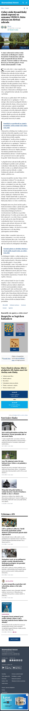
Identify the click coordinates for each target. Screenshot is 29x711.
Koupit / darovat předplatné (8, 687)
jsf (10, 26)
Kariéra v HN (5, 681)
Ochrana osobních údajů (17, 674)
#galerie (11, 308)
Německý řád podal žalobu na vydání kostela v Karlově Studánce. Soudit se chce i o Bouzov (14, 491)
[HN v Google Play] (7, 667)
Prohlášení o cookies (16, 676)
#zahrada (23, 305)
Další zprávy (14, 639)
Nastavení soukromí (16, 678)
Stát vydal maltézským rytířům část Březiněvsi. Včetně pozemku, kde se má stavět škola (14, 434)
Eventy (3, 689)
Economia (4, 678)
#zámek (5, 308)
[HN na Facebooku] (12, 660)
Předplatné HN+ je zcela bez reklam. (20, 415)
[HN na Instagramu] (15, 660)
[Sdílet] (24, 8)
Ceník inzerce (5, 683)
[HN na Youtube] (21, 660)
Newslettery (4, 692)
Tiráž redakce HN (6, 676)
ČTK (8, 26)
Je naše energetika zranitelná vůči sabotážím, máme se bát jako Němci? (14, 586)
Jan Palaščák (9, 581)
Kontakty (4, 674)
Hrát (9, 334)
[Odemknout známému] (27, 8)
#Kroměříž (5, 305)
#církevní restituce (14, 305)
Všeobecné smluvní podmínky (18, 681)
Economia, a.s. (11, 652)
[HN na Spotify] (19, 660)
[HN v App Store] (17, 667)
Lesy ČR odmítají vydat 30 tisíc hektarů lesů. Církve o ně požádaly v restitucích (14, 463)
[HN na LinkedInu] (17, 660)
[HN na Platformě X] (10, 660)
